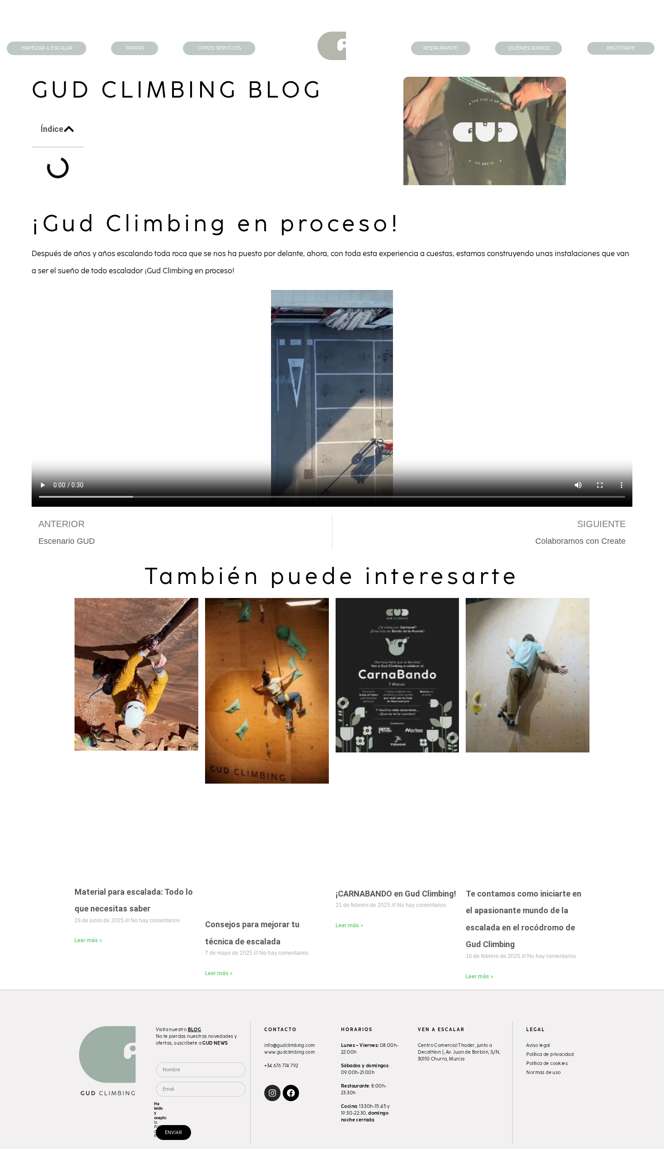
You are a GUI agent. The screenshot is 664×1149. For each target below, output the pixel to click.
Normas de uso (543, 1072)
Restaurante (440, 48)
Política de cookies (547, 1063)
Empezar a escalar (46, 48)
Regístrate (621, 48)
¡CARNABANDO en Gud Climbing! (396, 893)
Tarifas (135, 48)
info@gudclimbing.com (289, 1045)
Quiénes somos (528, 48)
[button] (69, 129)
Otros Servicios (219, 48)
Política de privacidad (550, 1054)
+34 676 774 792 (281, 1066)
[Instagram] (272, 1093)
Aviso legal (538, 1045)
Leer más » (88, 940)
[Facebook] (291, 1093)
